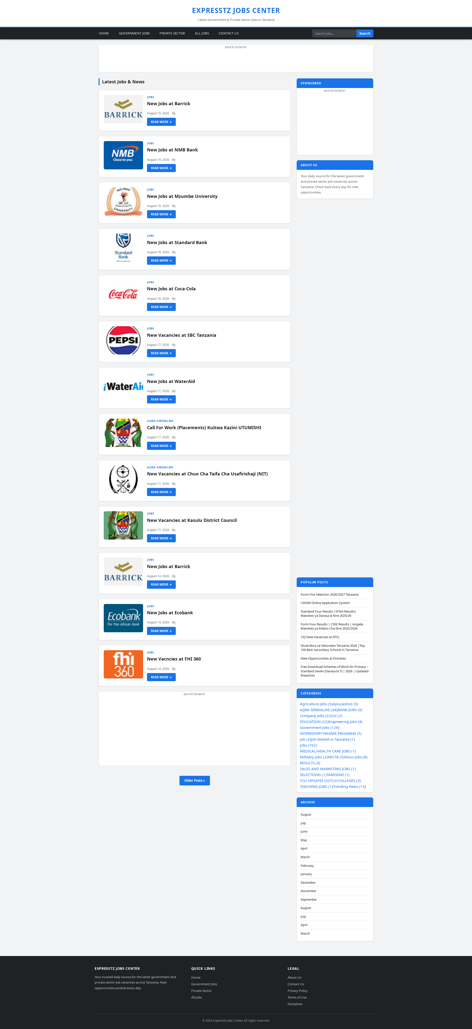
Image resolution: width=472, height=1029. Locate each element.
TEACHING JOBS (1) (316, 786)
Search (364, 33)
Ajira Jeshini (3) (345, 703)
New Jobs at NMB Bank (172, 150)
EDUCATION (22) (314, 721)
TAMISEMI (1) (338, 774)
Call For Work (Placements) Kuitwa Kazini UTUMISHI (204, 427)
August (306, 814)
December (308, 883)
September (309, 899)
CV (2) (337, 715)
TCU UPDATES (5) (314, 780)
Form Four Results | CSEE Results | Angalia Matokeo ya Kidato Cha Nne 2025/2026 (332, 626)
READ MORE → (161, 122)
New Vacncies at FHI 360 (174, 659)
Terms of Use (297, 997)
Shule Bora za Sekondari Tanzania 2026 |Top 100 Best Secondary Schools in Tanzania (333, 648)
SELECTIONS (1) (313, 774)
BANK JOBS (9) (350, 709)
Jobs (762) (308, 745)
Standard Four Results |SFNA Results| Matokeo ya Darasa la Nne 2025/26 (328, 613)
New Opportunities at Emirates (323, 658)
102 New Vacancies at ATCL (320, 637)
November (308, 891)
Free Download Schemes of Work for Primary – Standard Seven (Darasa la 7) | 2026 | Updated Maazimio (335, 671)
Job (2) (305, 739)
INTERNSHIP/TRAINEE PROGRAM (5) (331, 733)
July (303, 823)
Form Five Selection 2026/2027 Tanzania (329, 594)
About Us (294, 977)
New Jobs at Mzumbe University (182, 196)
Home (104, 33)
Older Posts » (194, 780)
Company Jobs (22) (316, 715)
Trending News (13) (349, 786)
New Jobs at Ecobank (170, 613)
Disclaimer (295, 1004)
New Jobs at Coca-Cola (171, 289)
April (304, 848)
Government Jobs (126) (319, 727)
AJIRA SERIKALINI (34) (319, 709)
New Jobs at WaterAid (171, 381)
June (304, 831)
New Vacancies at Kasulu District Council (192, 520)
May (304, 840)
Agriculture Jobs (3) (316, 703)
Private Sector (172, 33)
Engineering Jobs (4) (345, 721)
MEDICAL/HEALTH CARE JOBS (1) (328, 751)
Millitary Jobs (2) (314, 756)
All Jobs (202, 33)
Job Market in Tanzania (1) (333, 739)
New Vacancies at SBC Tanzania (181, 335)
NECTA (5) (336, 756)
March (305, 857)
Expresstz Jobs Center (236, 10)
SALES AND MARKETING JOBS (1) (328, 768)
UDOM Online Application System (325, 603)
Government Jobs (134, 33)
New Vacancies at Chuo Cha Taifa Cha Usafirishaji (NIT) (207, 474)
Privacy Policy (298, 990)
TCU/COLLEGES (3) (345, 780)
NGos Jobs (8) (356, 756)
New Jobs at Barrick (168, 103)
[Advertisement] (236, 61)
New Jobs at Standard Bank (177, 242)
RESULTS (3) (310, 762)
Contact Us (229, 33)
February (307, 866)
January (306, 874)
